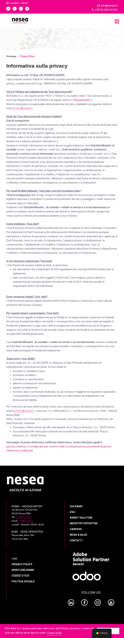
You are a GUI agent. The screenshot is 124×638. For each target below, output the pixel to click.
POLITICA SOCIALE (23, 581)
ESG (72, 512)
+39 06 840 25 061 (106, 9)
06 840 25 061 (23, 517)
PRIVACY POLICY (22, 564)
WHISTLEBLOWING (23, 570)
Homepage (11, 56)
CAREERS (76, 529)
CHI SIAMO (76, 506)
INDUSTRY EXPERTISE (84, 523)
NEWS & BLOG (78, 534)
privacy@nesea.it (22, 108)
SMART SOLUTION (81, 517)
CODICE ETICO (20, 575)
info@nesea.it (109, 5)
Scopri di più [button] (54, 632)
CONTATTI (76, 540)
